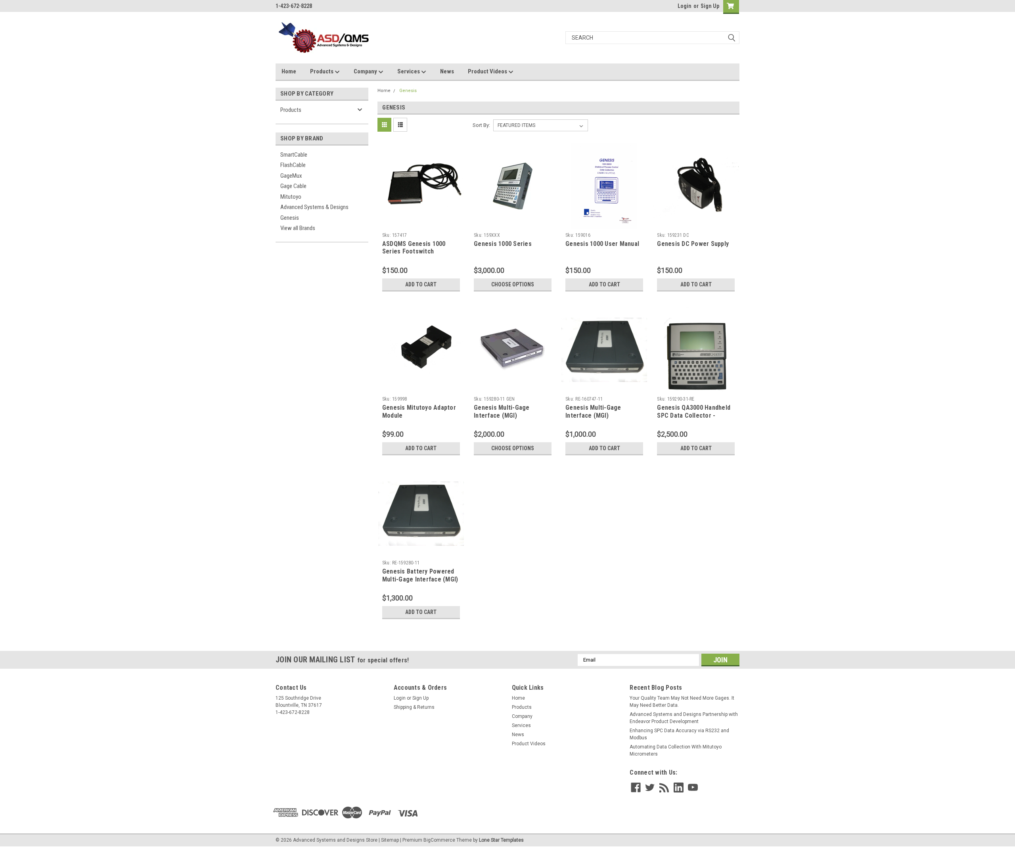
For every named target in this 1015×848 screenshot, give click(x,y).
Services (409, 71)
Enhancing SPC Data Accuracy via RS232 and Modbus (679, 734)
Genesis (289, 217)
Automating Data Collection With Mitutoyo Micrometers (676, 750)
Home (289, 71)
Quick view (421, 223)
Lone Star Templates (501, 840)
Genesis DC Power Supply (693, 243)
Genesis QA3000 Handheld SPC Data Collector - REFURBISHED (693, 415)
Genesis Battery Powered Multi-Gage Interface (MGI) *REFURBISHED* (420, 579)
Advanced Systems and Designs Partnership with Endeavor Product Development (684, 718)
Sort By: (481, 125)
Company (366, 71)
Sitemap (390, 840)
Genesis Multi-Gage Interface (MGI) (502, 411)
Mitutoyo (290, 196)
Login (684, 6)
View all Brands (297, 228)
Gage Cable (293, 186)
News (447, 71)
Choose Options (512, 284)
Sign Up (710, 6)
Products (322, 71)
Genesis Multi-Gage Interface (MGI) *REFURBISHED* (593, 415)
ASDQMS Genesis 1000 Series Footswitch (414, 247)
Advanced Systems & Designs (314, 207)
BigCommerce (439, 840)
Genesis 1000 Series (503, 243)
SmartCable (293, 154)
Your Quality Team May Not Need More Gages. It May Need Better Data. (682, 701)
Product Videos (488, 71)
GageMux (291, 175)
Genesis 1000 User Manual (602, 243)
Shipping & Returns (414, 707)
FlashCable (293, 165)
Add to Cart (421, 284)
